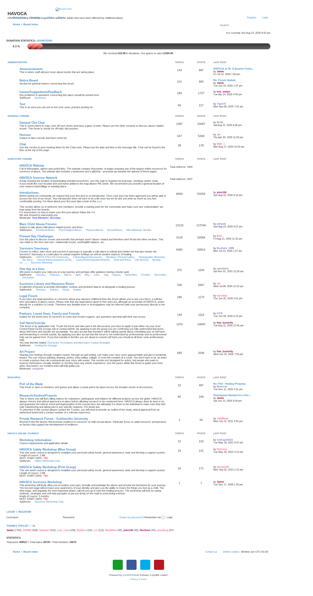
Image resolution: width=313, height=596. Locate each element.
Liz (95, 530)
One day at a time (31, 269)
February (54, 274)
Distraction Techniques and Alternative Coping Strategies (78, 342)
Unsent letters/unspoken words (54, 259)
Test (22, 104)
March (67, 274)
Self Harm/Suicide (32, 323)
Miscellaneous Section (138, 230)
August (116, 274)
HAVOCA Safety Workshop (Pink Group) (47, 467)
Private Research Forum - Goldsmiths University (53, 418)
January (40, 274)
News (66, 289)
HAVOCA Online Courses (23, 433)
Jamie (220, 71)
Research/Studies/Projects (38, 395)
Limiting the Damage (46, 345)
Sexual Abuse (114, 230)
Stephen (44, 530)
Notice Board (28, 80)
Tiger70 (221, 103)
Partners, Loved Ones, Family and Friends (49, 313)
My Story (27, 259)
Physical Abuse (94, 230)
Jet (218, 134)
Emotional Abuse (45, 230)
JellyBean (222, 418)
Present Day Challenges (36, 236)
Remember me (153, 517)
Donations (44, 40)
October (145, 274)
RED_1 (221, 144)
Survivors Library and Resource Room (46, 283)
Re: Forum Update (224, 80)
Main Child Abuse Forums (38, 224)
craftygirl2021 (225, 439)
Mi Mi (220, 122)
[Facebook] (131, 565)
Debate (77, 289)
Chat (22, 144)
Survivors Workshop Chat (49, 501)
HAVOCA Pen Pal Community (52, 257)
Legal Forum (28, 296)
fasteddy (222, 295)
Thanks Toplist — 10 (20, 525)
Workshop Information (35, 440)
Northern (145, 530)
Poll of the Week (31, 384)
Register (24, 511)
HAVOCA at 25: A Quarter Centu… (233, 68)
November (160, 274)
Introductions (28, 192)
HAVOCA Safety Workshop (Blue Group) (47, 449)
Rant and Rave (122, 259)
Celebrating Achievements (87, 257)
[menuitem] (34, 17)
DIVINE (27, 530)
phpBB (126, 575)
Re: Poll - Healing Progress (229, 383)
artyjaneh (38, 368)
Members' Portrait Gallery (120, 257)
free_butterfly (225, 322)
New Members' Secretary (46, 217)
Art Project (27, 351)
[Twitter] (145, 565)
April (77, 274)
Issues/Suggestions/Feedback (40, 92)
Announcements (31, 69)
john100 (221, 192)
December (28, 277)
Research (14, 377)
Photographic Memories (152, 257)
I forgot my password (130, 517)
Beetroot (222, 386)
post (99, 201)
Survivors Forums (20, 159)
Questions (40, 97)
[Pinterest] (159, 565)
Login (10, 511)
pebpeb (221, 223)
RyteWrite (111, 530)
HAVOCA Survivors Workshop (40, 482)
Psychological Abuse (70, 230)
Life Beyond (141, 259)
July (106, 274)
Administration (17, 62)
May (87, 274)
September (131, 274)
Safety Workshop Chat (47, 460)
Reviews (41, 289)
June (96, 274)
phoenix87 (223, 466)
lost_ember (223, 91)
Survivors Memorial (41, 262)
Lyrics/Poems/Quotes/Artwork (93, 259)
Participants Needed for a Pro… (232, 395)
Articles (54, 289)
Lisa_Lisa (63, 530)
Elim (219, 236)
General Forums (18, 116)
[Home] (138, 9)
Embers (81, 530)
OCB (219, 313)
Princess (222, 449)
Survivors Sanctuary (33, 248)
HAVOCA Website (31, 165)
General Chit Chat (31, 122)
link (93, 212)
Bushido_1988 (225, 248)
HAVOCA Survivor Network (38, 177)
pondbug (162, 530)
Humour (25, 135)
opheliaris (223, 268)
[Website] (118, 565)
